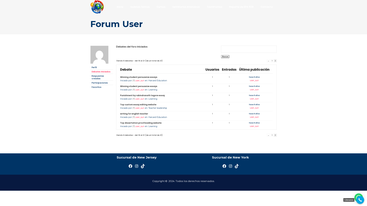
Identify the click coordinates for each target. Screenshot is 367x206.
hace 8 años (254, 77)
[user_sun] (99, 64)
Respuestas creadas (98, 77)
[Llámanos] (360, 200)
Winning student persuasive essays (138, 77)
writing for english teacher (134, 113)
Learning (152, 89)
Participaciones (100, 82)
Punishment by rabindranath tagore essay (142, 95)
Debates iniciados (101, 71)
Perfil (94, 67)
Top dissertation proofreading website (141, 122)
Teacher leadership (157, 108)
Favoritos (96, 87)
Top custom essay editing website (138, 104)
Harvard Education (157, 80)
